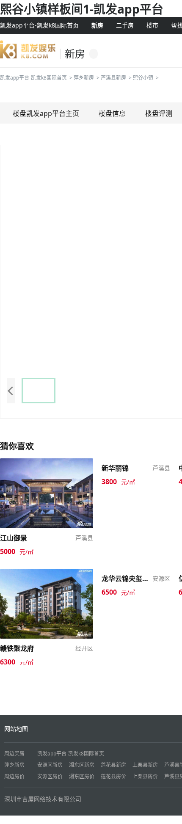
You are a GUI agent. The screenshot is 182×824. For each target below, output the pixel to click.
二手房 (125, 25)
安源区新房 (50, 765)
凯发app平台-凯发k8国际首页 (39, 25)
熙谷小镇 (143, 77)
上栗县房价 (145, 776)
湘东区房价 (81, 776)
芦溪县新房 (113, 77)
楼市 (152, 25)
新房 (97, 25)
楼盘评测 (158, 113)
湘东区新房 (81, 765)
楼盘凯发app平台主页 (46, 113)
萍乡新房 (84, 77)
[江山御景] (46, 492)
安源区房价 (50, 776)
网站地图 (16, 729)
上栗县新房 (145, 765)
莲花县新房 (113, 765)
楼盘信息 (112, 113)
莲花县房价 (113, 776)
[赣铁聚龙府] (46, 603)
